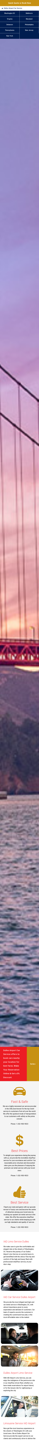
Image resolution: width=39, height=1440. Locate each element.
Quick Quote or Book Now (19, 3)
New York (9, 36)
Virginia (9, 19)
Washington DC (9, 13)
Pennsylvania (9, 30)
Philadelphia (29, 25)
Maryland (29, 19)
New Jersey (29, 30)
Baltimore (29, 13)
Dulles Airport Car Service (13, 8)
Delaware (9, 25)
